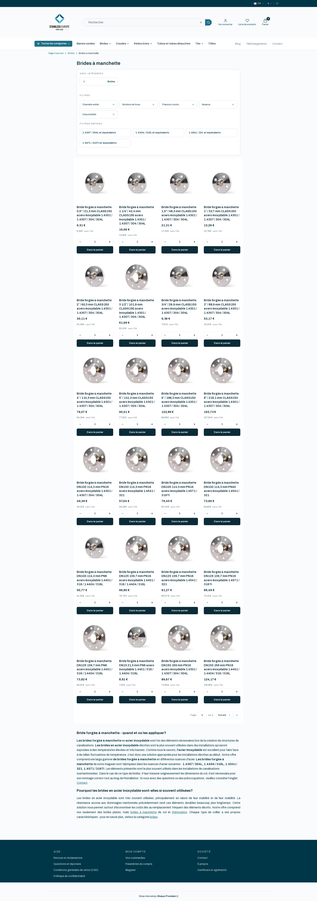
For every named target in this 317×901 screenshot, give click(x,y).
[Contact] (277, 3)
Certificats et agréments (212, 870)
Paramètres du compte (138, 864)
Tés (197, 43)
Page (193, 715)
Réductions (141, 43)
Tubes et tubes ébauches (173, 43)
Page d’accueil (55, 53)
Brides (104, 43)
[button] (208, 22)
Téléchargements (256, 43)
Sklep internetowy (157, 896)
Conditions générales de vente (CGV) (76, 870)
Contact (277, 43)
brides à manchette (143, 812)
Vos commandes (135, 858)
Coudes (121, 43)
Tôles (212, 43)
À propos (202, 864)
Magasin (130, 870)
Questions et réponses (67, 864)
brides (154, 817)
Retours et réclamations (68, 858)
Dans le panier (95, 250)
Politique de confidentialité (69, 876)
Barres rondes (86, 43)
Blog (238, 43)
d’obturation (179, 812)
